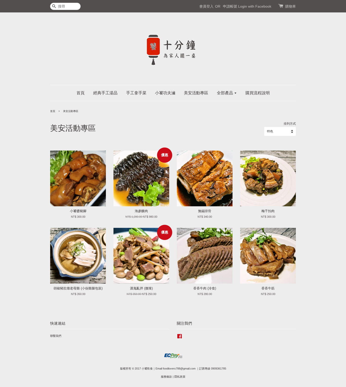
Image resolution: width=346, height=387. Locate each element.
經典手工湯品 (105, 93)
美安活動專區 (196, 93)
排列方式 (290, 123)
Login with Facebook (254, 6)
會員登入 (206, 6)
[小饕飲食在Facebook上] (179, 337)
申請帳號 (230, 6)
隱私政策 (179, 376)
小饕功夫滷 (165, 93)
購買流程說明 (257, 93)
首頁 (80, 93)
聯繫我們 (55, 335)
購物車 (290, 6)
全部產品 (225, 93)
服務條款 (166, 376)
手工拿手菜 (136, 93)
